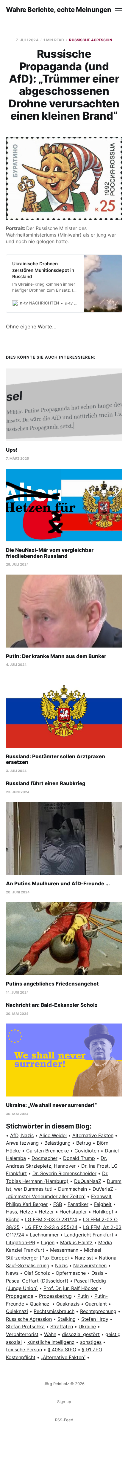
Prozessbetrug (55, 1296)
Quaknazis (67, 1304)
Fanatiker (78, 1204)
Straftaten (61, 1326)
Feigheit (103, 1204)
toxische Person (24, 1350)
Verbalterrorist (22, 1334)
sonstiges (91, 1342)
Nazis (61, 1265)
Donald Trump (79, 1158)
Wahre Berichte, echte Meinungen (58, 9)
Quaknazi (40, 1304)
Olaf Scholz (37, 1273)
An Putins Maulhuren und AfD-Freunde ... (58, 884)
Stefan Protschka (25, 1326)
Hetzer (46, 1212)
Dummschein (72, 1189)
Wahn (50, 1334)
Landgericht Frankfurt (88, 1235)
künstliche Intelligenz (50, 1342)
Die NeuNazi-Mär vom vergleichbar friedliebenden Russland (49, 553)
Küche (12, 1219)
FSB (57, 1204)
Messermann (64, 1250)
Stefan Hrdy (94, 1319)
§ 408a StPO (62, 1350)
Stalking (66, 1319)
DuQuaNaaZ (87, 1181)
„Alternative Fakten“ (63, 1357)
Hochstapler (73, 1212)
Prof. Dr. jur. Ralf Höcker (70, 1288)
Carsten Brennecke (47, 1151)
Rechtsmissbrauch (54, 1311)
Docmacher (44, 1158)
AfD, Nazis (22, 1135)
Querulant (96, 1304)
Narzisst (84, 1258)
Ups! (12, 450)
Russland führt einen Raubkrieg (45, 783)
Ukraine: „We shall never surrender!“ (51, 1105)
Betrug (83, 1143)
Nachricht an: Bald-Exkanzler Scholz (52, 1005)
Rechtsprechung (98, 1311)
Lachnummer (44, 1235)
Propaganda (19, 1296)
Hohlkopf (103, 1212)
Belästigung (57, 1143)
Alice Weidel (53, 1135)
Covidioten (86, 1151)
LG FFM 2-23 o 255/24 (51, 1227)
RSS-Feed (64, 1419)
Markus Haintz (76, 1242)
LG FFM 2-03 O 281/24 (51, 1219)
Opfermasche (71, 1273)
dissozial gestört (81, 1334)
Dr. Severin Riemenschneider (64, 1173)
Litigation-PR (20, 1242)
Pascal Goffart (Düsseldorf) (37, 1281)
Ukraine (87, 1326)
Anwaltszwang (22, 1143)
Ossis (97, 1273)
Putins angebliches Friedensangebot (52, 984)
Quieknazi (17, 1311)
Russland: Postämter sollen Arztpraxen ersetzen (55, 759)
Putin (83, 1296)
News (12, 1273)
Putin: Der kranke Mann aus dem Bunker (56, 656)
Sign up (64, 1401)
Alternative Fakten (92, 1135)
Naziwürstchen (90, 1265)
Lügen (47, 1242)
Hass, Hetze (19, 1212)
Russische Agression (90, 40)
